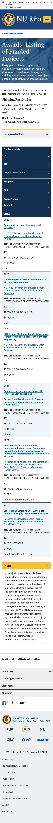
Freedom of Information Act (14, 798)
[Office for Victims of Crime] (26, 742)
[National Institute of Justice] (42, 731)
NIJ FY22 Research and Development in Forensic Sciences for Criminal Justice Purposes (24, 347)
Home (4, 34)
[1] (44, 93)
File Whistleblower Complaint (15, 766)
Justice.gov (7, 811)
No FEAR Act (7, 792)
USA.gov (5, 805)
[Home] (29, 19)
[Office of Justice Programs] (8, 19)
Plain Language (8, 772)
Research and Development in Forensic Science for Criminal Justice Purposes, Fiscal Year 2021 (23, 402)
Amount (8, 205)
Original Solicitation (14, 172)
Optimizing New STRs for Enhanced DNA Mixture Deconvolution (25, 281)
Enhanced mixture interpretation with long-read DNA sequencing (23, 392)
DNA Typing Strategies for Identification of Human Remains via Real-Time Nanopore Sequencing (26, 337)
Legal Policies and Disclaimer (15, 785)
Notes (8, 566)
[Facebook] (5, 704)
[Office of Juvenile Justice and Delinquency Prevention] (10, 742)
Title (6, 163)
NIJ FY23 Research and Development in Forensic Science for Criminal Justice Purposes (24, 236)
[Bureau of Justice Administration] (10, 731)
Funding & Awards (15, 34)
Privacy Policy (8, 779)
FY (26, 156)
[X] (14, 704)
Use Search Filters (14, 134)
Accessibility (7, 759)
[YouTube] (23, 704)
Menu (47, 19)
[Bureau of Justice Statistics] (26, 733)
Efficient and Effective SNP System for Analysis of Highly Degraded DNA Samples (26, 512)
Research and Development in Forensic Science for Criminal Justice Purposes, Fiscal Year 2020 (23, 522)
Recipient (9, 181)
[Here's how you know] (26, 4)
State (6, 190)
